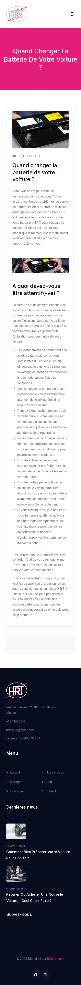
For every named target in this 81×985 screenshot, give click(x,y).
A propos (16, 782)
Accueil (15, 772)
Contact (51, 791)
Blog (49, 782)
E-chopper (17, 791)
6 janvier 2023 (16, 888)
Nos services (55, 772)
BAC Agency (55, 959)
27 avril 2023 (15, 846)
